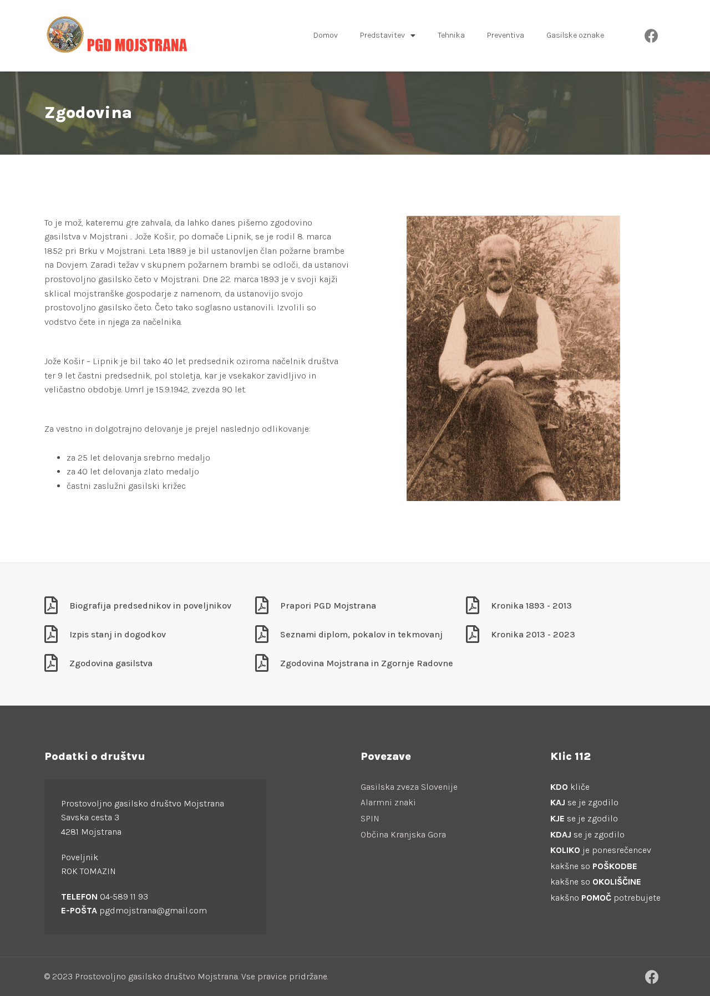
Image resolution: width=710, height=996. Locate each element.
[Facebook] (652, 35)
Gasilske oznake (575, 35)
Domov (325, 35)
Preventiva (505, 35)
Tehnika (451, 35)
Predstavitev (382, 35)
